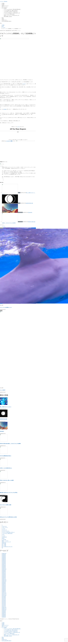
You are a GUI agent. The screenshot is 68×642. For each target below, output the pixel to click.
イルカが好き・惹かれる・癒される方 (11, 11)
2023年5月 (4, 575)
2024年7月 (4, 564)
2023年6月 (4, 573)
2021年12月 (4, 593)
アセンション (20, 212)
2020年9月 (4, 610)
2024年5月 (4, 566)
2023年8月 (4, 571)
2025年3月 (4, 560)
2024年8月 (4, 563)
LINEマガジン (4, 639)
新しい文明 (4, 545)
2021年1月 (4, 606)
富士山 (3, 538)
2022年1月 (4, 591)
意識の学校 (4, 543)
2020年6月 (4, 614)
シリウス (23, 83)
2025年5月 (4, 558)
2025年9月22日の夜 (29, 203)
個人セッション (5, 626)
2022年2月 (4, 590)
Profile (3, 624)
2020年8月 (4, 612)
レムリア (3, 535)
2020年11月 (4, 608)
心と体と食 (4, 539)
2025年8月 (4, 555)
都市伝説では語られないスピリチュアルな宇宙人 (9, 492)
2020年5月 (4, 615)
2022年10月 (4, 581)
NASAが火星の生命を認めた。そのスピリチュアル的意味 (10, 443)
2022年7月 (4, 584)
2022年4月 (4, 588)
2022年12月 (4, 579)
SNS (3, 638)
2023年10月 (4, 569)
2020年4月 (4, 616)
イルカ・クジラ (5, 527)
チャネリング (4, 529)
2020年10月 (4, 609)
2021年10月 (4, 595)
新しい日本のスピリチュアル (7, 546)
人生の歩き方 (4, 537)
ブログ (19, 192)
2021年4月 (4, 602)
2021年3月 (4, 603)
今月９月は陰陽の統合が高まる (5, 455)
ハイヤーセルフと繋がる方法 (9, 14)
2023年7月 (4, 572)
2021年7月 (4, 598)
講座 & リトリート (5, 625)
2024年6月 (4, 565)
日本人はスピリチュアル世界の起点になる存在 (8, 517)
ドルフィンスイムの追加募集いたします (6, 307)
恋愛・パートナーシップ (6, 541)
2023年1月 (4, 578)
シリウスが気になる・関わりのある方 (11, 10)
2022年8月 (4, 583)
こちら (18, 126)
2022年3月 (4, 589)
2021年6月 (4, 600)
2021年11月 (4, 594)
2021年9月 (4, 596)
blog (3, 637)
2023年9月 (4, 570)
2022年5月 (4, 587)
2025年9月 (4, 554)
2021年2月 (4, 604)
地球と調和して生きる (8, 16)
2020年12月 (4, 607)
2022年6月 (4, 585)
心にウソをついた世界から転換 (5, 504)
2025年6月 (4, 557)
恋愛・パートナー (5, 540)
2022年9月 (4, 582)
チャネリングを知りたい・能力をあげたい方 (12, 12)
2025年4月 (4, 559)
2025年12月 (4, 553)
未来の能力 (30, 212)
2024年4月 (4, 567)
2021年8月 (4, 597)
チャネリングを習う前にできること (8, 532)
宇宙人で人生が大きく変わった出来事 (7, 480)
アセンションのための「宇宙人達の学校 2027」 (12, 9)
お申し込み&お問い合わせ (6, 640)
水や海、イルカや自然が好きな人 (6, 468)
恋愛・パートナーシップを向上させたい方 (11, 15)
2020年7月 (4, 613)
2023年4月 (4, 576)
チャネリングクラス (5, 531)
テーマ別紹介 (4, 627)
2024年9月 (4, 561)
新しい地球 (4, 544)
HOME (3, 622)
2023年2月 (4, 577)
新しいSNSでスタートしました (5, 406)
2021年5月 (4, 601)
